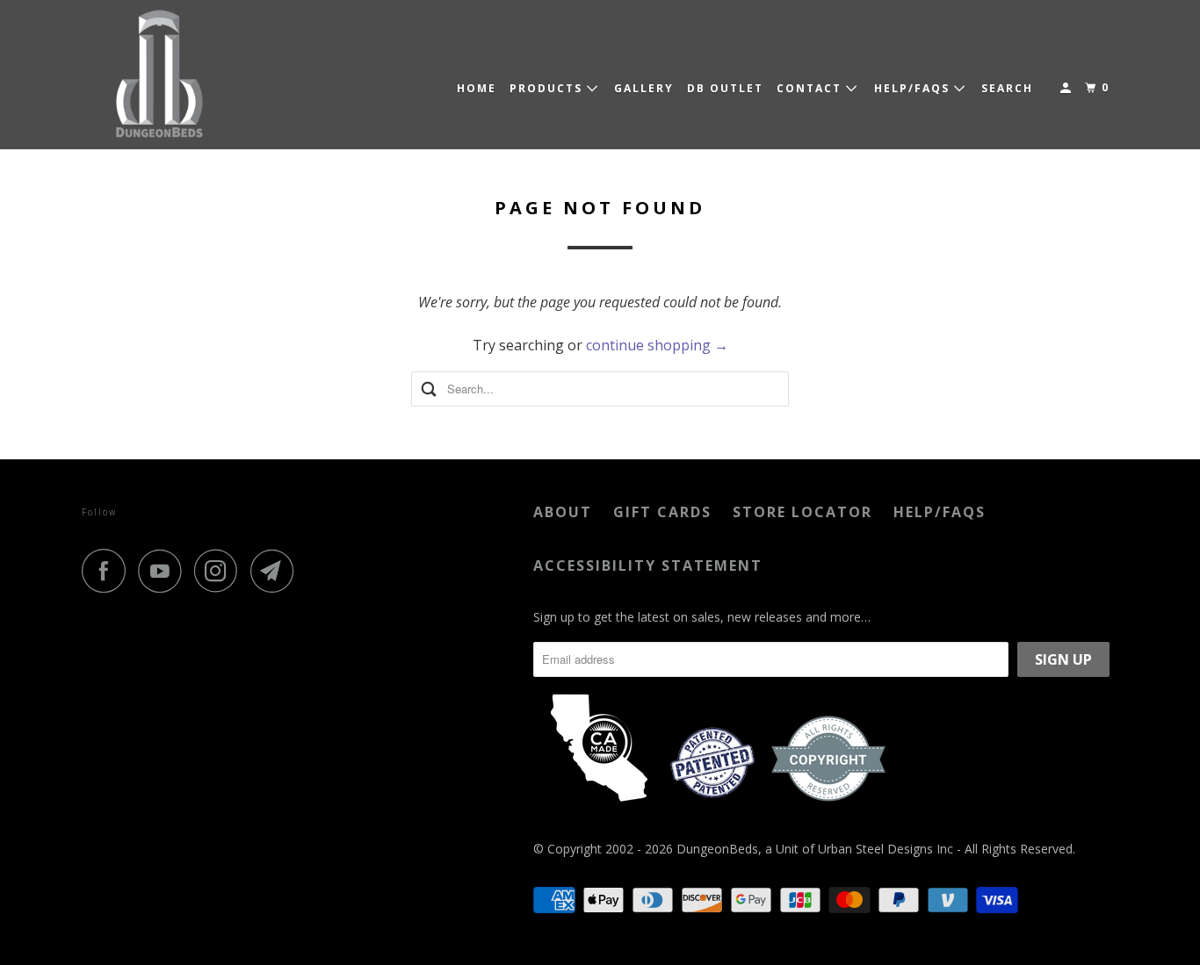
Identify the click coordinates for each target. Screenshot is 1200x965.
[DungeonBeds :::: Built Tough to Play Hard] (161, 74)
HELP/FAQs (914, 88)
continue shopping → (657, 345)
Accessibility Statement (648, 565)
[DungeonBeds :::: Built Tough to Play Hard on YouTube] (164, 571)
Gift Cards (662, 512)
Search (1007, 88)
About (562, 512)
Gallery (644, 88)
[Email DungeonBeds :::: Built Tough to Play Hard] (276, 571)
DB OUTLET (725, 88)
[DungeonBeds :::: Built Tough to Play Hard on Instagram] (220, 571)
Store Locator (802, 512)
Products (548, 88)
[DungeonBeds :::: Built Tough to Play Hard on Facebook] (108, 571)
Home (476, 88)
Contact (811, 88)
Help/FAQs (939, 512)
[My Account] (1067, 88)
